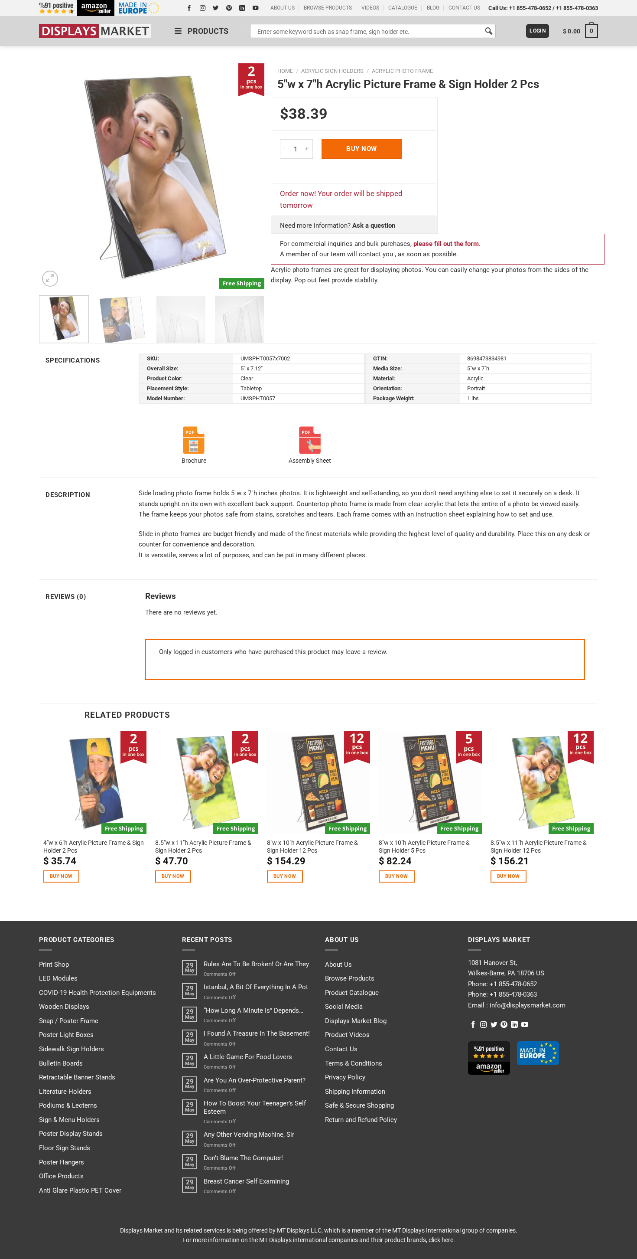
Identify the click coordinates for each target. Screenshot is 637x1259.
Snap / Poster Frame (68, 1021)
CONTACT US (464, 8)
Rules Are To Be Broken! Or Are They (256, 964)
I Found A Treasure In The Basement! (257, 1033)
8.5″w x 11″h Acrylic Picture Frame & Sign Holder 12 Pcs (539, 846)
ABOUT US (282, 8)
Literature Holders (65, 1091)
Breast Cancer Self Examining (246, 1181)
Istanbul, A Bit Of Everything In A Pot (256, 987)
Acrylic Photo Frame (402, 71)
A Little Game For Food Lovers (248, 1057)
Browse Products (349, 978)
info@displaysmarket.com (527, 1005)
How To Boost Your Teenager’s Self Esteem (255, 1107)
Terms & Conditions (353, 1063)
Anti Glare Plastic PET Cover (80, 1190)
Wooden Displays (64, 1006)
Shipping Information (355, 1091)
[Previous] (54, 176)
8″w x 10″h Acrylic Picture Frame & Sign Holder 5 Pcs (424, 846)
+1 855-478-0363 (577, 8)
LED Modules (58, 978)
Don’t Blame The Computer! (243, 1158)
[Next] (249, 176)
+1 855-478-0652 (530, 8)
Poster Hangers (61, 1162)
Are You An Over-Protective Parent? (255, 1080)
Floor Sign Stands (64, 1148)
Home (285, 71)
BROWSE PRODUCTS (328, 8)
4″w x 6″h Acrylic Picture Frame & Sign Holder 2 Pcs (93, 846)
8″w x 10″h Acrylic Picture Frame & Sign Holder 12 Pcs (312, 846)
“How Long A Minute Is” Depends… (253, 1010)
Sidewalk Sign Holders (71, 1049)
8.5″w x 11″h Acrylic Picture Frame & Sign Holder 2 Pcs (203, 846)
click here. (442, 1239)
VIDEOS (370, 8)
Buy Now (361, 149)
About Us (338, 964)
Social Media (344, 1006)
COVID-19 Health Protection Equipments (97, 993)
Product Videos (347, 1035)
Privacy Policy (345, 1077)
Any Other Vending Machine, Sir (249, 1134)
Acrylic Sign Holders (332, 71)
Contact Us (341, 1049)
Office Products (61, 1176)
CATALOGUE (402, 8)
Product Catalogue (352, 993)
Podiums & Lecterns (68, 1105)
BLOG (433, 8)
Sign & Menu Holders (69, 1120)
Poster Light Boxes (66, 1035)
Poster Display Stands (71, 1134)
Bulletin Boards (61, 1063)
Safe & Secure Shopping (359, 1105)
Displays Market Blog (356, 1021)
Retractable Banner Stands (77, 1077)
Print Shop (54, 964)
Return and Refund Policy (361, 1120)
